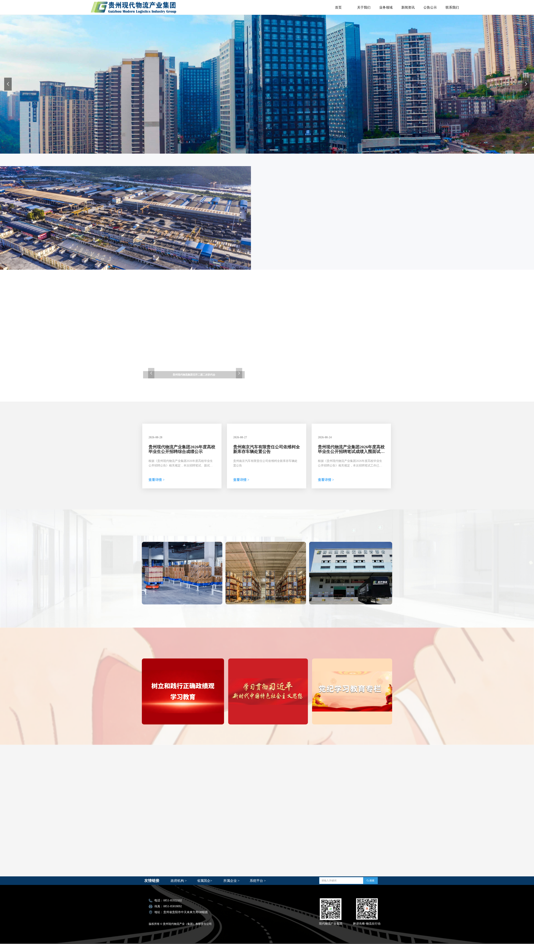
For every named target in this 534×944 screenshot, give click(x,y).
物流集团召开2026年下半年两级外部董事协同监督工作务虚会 (340, 302)
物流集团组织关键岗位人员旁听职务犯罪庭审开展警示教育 (340, 359)
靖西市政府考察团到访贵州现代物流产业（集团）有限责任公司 (340, 331)
